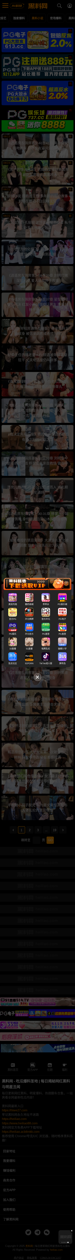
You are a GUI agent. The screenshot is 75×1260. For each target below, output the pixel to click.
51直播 (29, 649)
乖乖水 (46, 604)
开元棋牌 (29, 619)
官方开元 (46, 619)
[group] (65, 1237)
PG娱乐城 (62, 604)
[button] (62, 1242)
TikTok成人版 (45, 663)
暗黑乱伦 (46, 649)
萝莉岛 (62, 663)
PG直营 (45, 634)
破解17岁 (62, 649)
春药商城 (29, 604)
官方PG (12, 619)
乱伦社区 (12, 663)
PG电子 (62, 619)
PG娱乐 (12, 634)
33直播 (12, 649)
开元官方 (29, 634)
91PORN (29, 663)
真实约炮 (12, 604)
